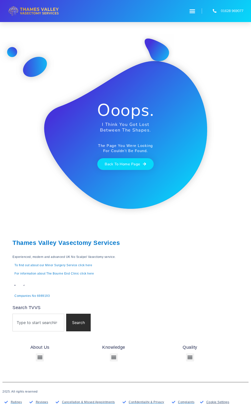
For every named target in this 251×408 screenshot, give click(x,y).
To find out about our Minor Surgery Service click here (53, 265)
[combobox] (38, 322)
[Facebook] (15, 285)
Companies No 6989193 (32, 296)
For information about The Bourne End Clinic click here (54, 273)
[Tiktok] (24, 285)
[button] (192, 11)
